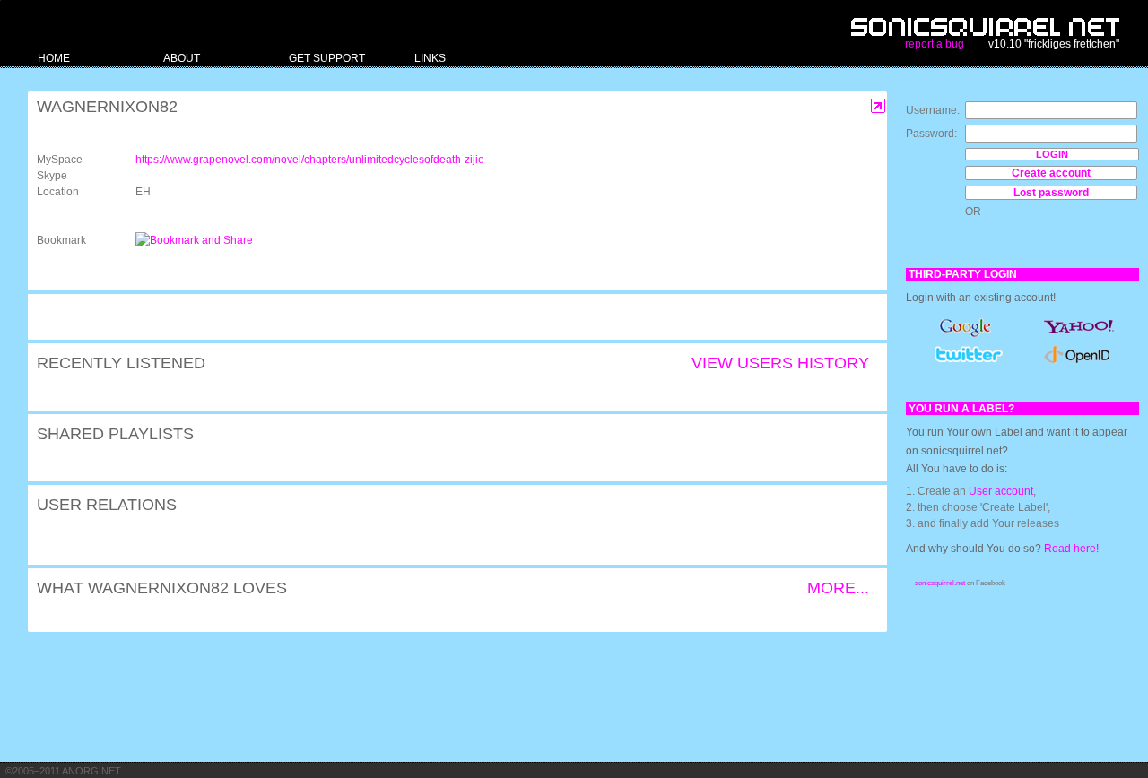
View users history (780, 363)
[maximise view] (878, 106)
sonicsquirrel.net (940, 583)
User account (1001, 491)
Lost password (1051, 192)
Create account (1051, 173)
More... (838, 588)
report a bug (934, 44)
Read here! (1071, 548)
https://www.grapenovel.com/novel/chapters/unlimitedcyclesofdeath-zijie (309, 159)
